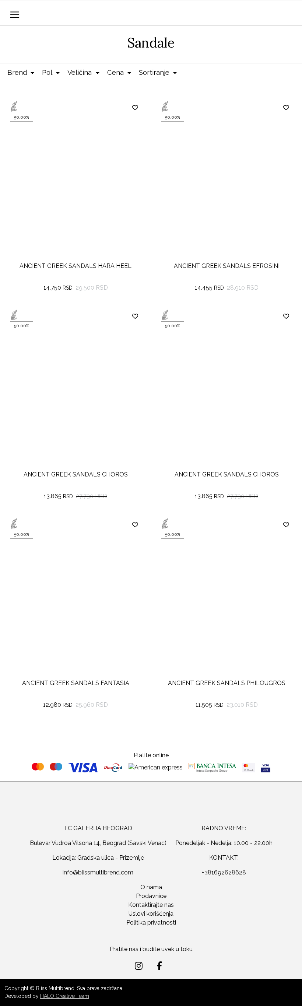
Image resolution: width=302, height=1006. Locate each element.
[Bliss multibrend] (151, 808)
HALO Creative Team (64, 996)
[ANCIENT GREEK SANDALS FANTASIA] (75, 603)
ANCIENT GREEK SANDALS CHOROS (76, 474)
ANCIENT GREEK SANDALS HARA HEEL (75, 265)
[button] (256, 16)
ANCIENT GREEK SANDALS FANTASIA (75, 683)
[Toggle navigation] (14, 14)
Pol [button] (47, 72)
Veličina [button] (79, 72)
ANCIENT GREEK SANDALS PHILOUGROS (226, 683)
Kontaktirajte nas (151, 904)
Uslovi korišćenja (151, 913)
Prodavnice (151, 896)
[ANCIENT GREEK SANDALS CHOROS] (75, 395)
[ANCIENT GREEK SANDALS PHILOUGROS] (226, 603)
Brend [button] (17, 72)
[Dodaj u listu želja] (135, 108)
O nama (151, 887)
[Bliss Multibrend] (137, 13)
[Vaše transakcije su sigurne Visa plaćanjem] (265, 767)
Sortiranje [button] (154, 72)
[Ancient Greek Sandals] (36, 106)
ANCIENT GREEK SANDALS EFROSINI (227, 265)
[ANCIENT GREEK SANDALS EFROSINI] (226, 186)
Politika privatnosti (151, 922)
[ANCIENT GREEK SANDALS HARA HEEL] (75, 186)
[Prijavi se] (272, 14)
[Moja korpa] (289, 13)
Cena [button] (115, 72)
